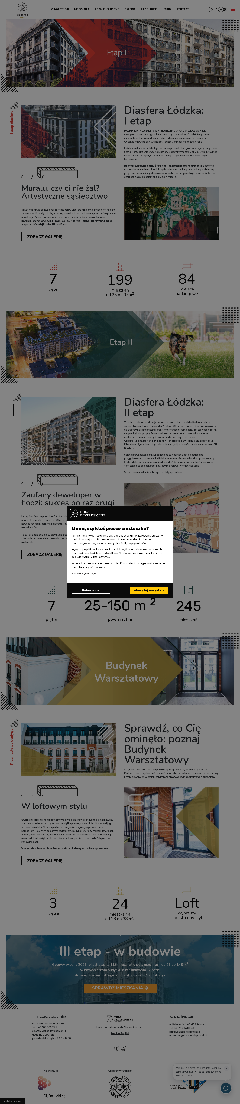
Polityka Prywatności (84, 573)
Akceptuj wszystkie (149, 590)
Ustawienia (91, 590)
